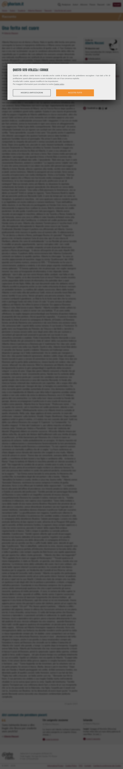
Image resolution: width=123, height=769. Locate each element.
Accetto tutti (75, 93)
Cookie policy (59, 84)
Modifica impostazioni (32, 93)
